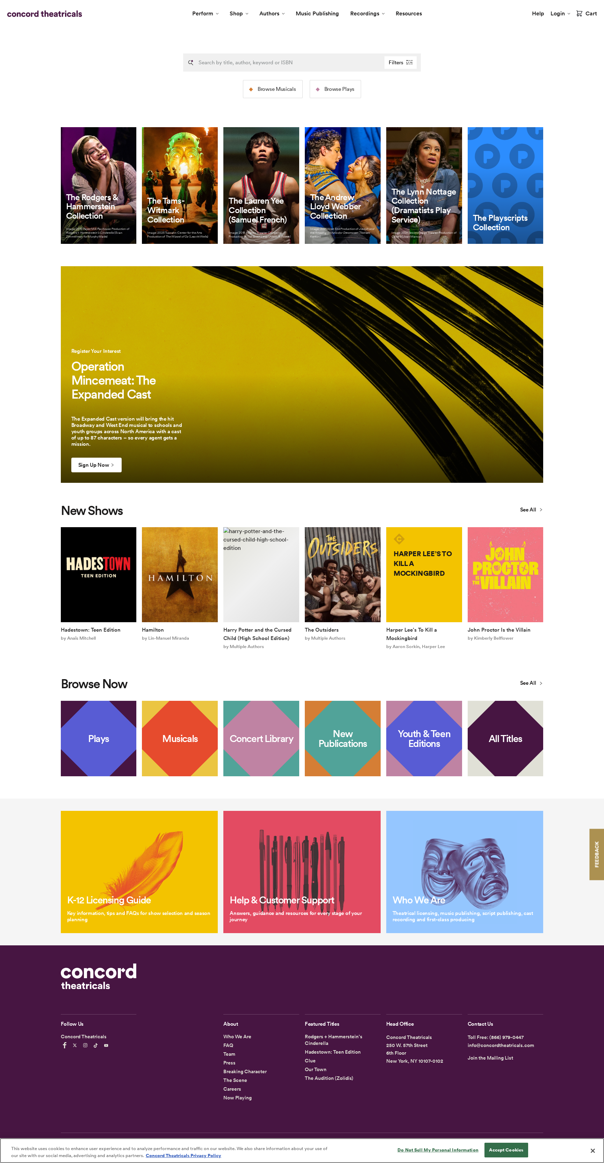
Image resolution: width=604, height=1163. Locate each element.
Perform (202, 13)
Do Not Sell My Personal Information (438, 1150)
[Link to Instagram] (86, 1045)
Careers (232, 1089)
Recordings (364, 13)
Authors (269, 13)
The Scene (235, 1080)
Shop (236, 13)
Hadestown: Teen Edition (333, 1052)
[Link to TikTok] (97, 1045)
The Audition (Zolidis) (329, 1078)
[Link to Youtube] (107, 1045)
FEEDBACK (596, 854)
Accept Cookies (506, 1150)
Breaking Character (245, 1071)
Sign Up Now (93, 465)
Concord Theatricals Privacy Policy (183, 1155)
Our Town (315, 1069)
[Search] (190, 62)
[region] (302, 1150)
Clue (310, 1060)
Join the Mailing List (490, 1058)
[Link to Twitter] (76, 1045)
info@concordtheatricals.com (501, 1045)
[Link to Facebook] (66, 1045)
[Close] (593, 1150)
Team (229, 1054)
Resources (409, 13)
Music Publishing (317, 13)
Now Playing (237, 1097)
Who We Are (237, 1036)
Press (229, 1063)
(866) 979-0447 (506, 1037)
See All (529, 510)
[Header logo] (43, 13)
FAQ (228, 1045)
